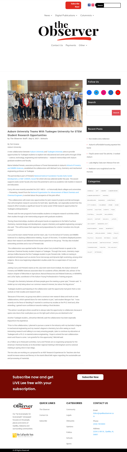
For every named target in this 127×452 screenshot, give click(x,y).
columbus (102, 205)
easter (89, 209)
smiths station (105, 242)
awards (105, 195)
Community (70, 409)
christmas (111, 200)
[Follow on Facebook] (89, 5)
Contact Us (57, 45)
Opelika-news (100, 233)
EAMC (117, 205)
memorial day (103, 224)
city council (91, 205)
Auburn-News (113, 191)
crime (110, 205)
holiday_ (106, 219)
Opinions (69, 427)
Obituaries (70, 421)
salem (115, 238)
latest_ (114, 219)
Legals (68, 415)
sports (115, 242)
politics (90, 238)
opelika (90, 233)
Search (116, 113)
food (113, 209)
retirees (107, 238)
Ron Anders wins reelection (99, 139)
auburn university (93, 195)
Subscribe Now (90, 377)
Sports (68, 444)
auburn (103, 191)
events (106, 209)
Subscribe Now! (75, 5)
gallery (99, 214)
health (89, 219)
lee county (91, 224)
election (98, 209)
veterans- (98, 252)
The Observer (44, 409)
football (90, 214)
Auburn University (37, 152)
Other (82, 45)
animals (90, 191)
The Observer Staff (18, 139)
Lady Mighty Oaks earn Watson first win (104, 163)
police (116, 233)
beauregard (91, 200)
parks (109, 233)
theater (102, 247)
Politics (69, 432)
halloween (109, 214)
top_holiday (112, 247)
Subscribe (43, 421)
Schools (44, 139)
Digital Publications (65, 15)
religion (99, 238)
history (97, 219)
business (101, 200)
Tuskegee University (55, 152)
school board (92, 242)
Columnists (86, 15)
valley (89, 252)
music (101, 228)
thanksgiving (92, 247)
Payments (71, 45)
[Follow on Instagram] (93, 5)
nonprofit (109, 228)
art (97, 191)
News (47, 15)
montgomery (92, 228)
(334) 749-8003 (99, 424)
